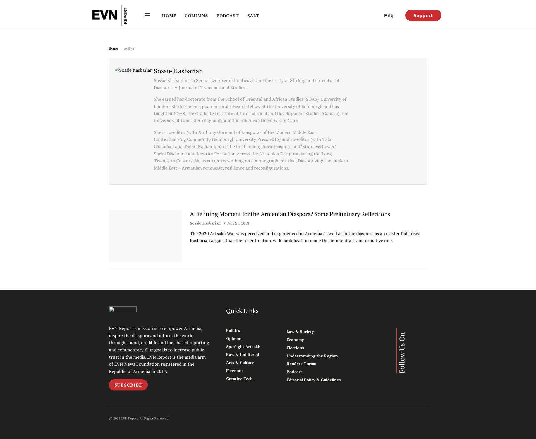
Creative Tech (239, 378)
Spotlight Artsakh (243, 346)
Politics (233, 330)
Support (423, 15)
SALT (253, 16)
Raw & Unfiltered (242, 354)
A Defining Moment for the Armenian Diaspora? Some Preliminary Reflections (290, 214)
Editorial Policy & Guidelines (314, 379)
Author (129, 48)
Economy (295, 339)
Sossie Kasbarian (205, 223)
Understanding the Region (312, 355)
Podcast (227, 16)
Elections (234, 370)
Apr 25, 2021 (238, 223)
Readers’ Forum (301, 363)
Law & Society (300, 331)
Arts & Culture (240, 362)
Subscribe (128, 385)
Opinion (233, 338)
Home (169, 16)
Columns (196, 16)
